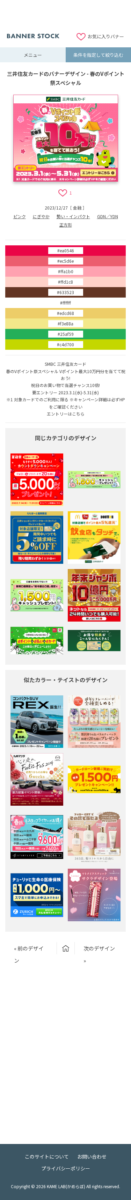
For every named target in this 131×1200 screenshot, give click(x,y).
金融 (77, 208)
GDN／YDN (107, 216)
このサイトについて (47, 1156)
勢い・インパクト (73, 216)
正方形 (65, 225)
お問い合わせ (92, 1156)
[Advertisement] (66, 15)
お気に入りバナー (106, 36)
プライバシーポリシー (65, 1168)
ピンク (19, 216)
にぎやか (41, 216)
